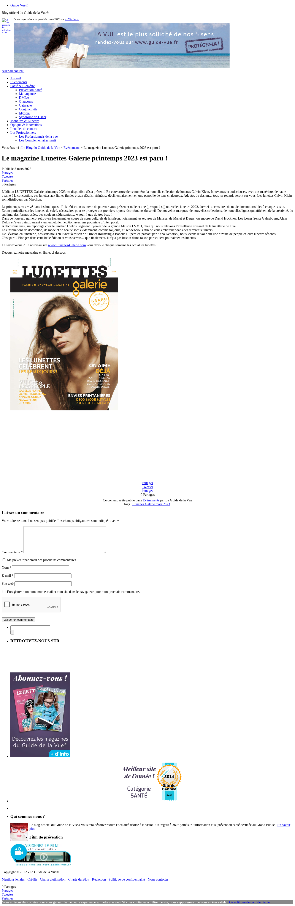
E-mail (7, 575)
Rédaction (99, 879)
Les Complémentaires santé (37, 140)
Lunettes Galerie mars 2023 (151, 504)
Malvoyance (27, 94)
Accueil (15, 78)
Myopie (24, 113)
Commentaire (12, 552)
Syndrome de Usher (32, 117)
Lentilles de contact (23, 128)
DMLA (24, 97)
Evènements (18, 82)
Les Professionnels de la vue (38, 136)
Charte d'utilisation (52, 879)
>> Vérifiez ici (72, 19)
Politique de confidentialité (127, 879)
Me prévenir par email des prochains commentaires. (42, 560)
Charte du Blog (78, 879)
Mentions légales (13, 879)
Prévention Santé (30, 90)
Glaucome (26, 101)
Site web (8, 583)
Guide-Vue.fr (19, 5)
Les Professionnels (23, 132)
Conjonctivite (28, 109)
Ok (231, 902)
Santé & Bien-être (22, 86)
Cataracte (25, 105)
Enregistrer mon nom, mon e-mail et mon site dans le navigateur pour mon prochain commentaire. (73, 592)
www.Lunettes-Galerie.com (67, 245)
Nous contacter (158, 879)
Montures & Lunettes (24, 121)
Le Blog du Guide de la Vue (40, 147)
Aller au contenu (13, 71)
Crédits (32, 879)
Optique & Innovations (26, 125)
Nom (6, 567)
